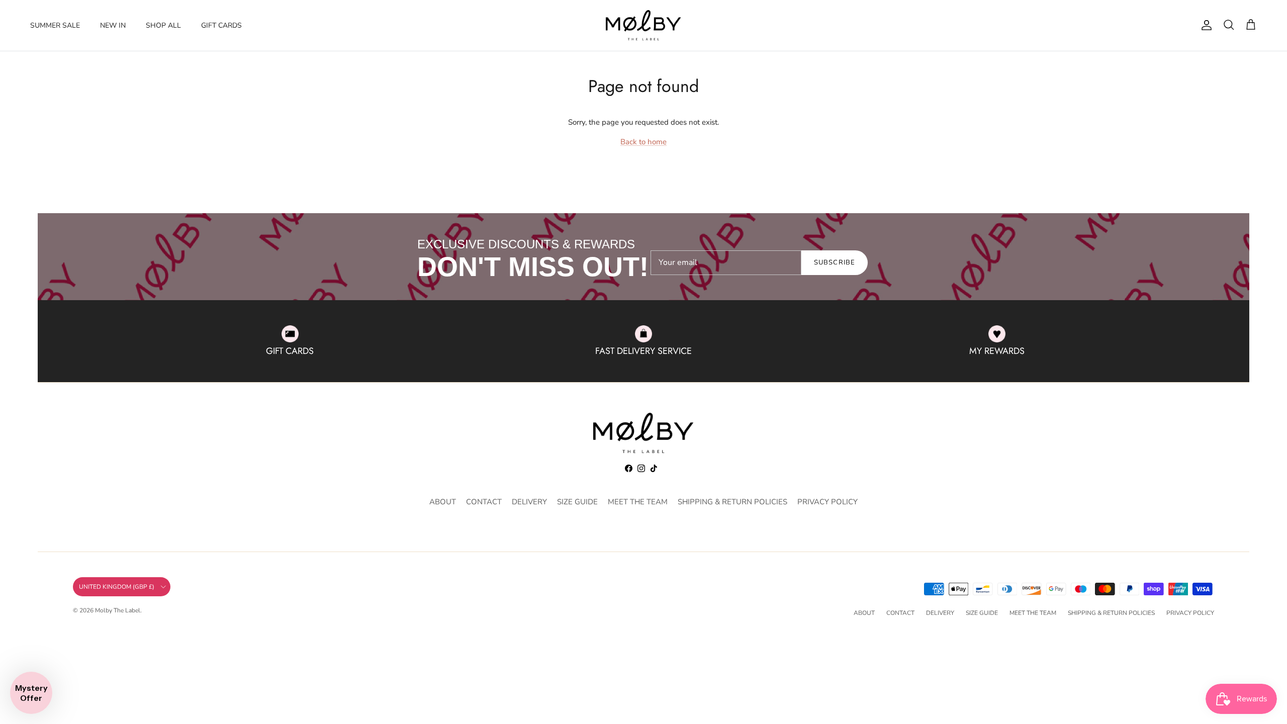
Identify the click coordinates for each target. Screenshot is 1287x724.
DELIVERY (529, 502)
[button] (31, 693)
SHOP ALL (163, 25)
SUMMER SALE (55, 25)
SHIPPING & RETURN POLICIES (732, 502)
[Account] (1205, 25)
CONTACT (484, 502)
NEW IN (113, 25)
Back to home (643, 142)
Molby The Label (117, 610)
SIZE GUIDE (577, 502)
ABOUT (442, 502)
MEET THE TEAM (638, 502)
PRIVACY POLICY (827, 502)
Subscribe (834, 262)
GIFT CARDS (221, 25)
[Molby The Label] (643, 25)
